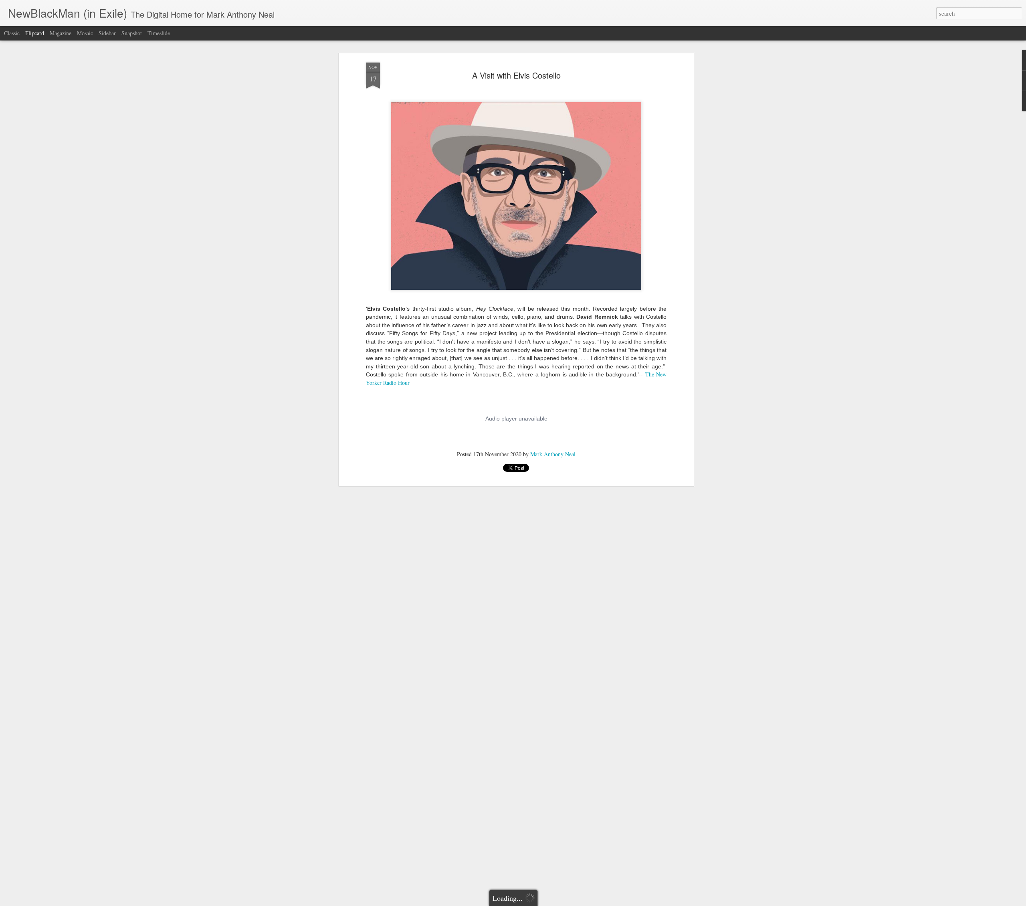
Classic (12, 33)
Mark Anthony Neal (553, 454)
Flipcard (34, 33)
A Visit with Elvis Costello (516, 75)
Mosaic (85, 33)
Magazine (60, 33)
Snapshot (131, 33)
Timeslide (158, 33)
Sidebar (107, 33)
